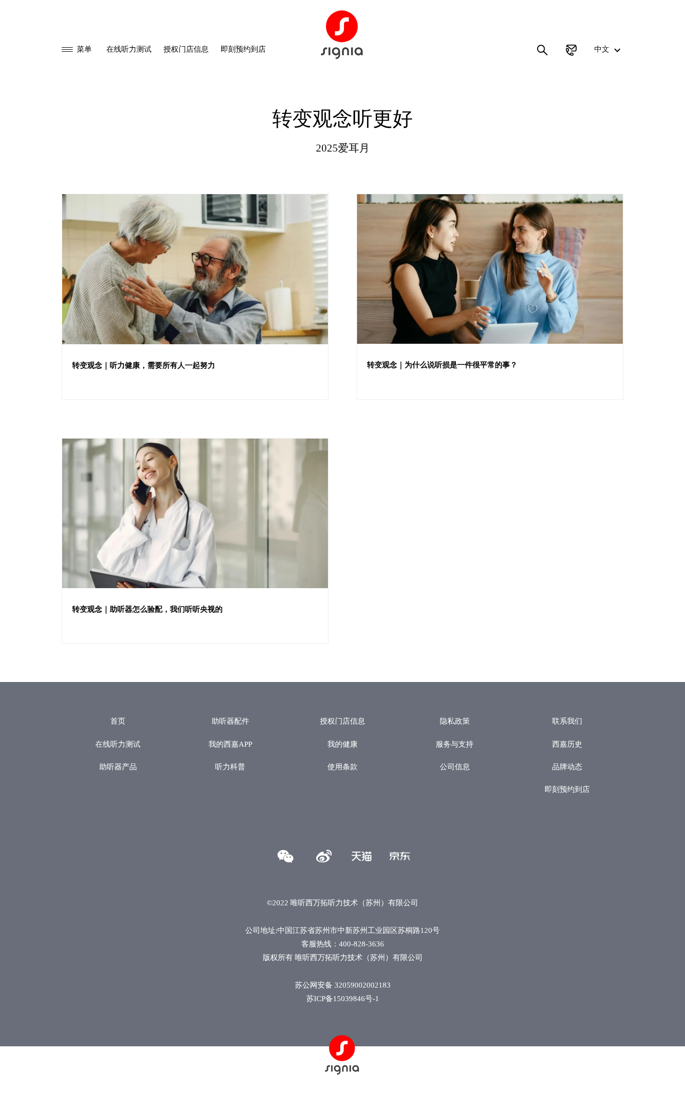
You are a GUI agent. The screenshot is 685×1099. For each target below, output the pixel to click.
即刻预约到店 (243, 49)
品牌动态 (567, 766)
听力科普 (230, 766)
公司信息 (455, 766)
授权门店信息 (186, 49)
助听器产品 (118, 766)
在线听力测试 (128, 49)
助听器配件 (230, 721)
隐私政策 (455, 721)
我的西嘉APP (230, 744)
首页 (117, 721)
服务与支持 (454, 744)
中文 (602, 49)
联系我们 (567, 721)
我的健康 (342, 744)
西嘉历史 (567, 744)
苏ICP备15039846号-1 (342, 998)
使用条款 (342, 766)
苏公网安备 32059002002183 (343, 985)
